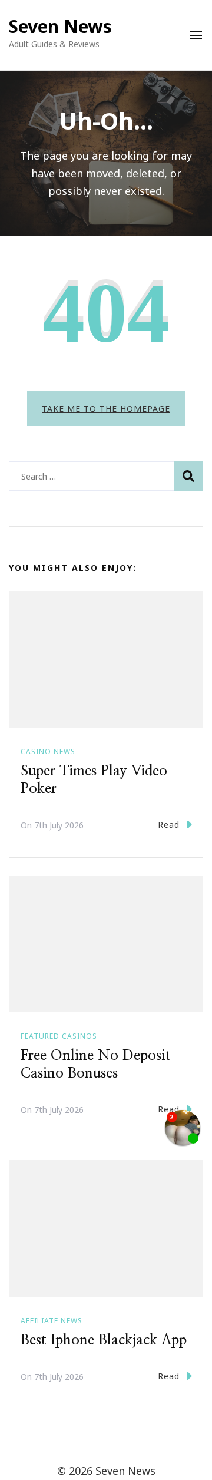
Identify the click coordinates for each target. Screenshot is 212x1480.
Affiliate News (51, 1321)
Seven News (60, 26)
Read (169, 824)
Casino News (48, 751)
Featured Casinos (59, 1036)
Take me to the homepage (106, 408)
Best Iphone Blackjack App (104, 1340)
